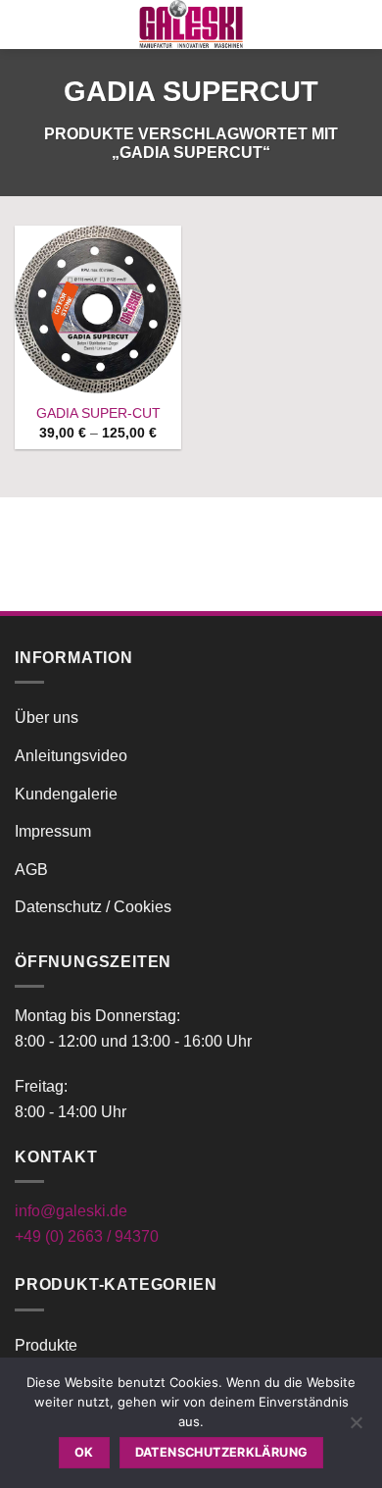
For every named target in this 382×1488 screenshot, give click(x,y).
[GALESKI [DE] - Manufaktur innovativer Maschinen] (191, 24)
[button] (26, 24)
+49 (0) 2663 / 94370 (87, 1236)
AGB (31, 869)
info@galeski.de (71, 1211)
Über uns (46, 717)
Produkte (46, 1345)
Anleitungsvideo (71, 755)
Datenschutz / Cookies (93, 906)
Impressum (53, 831)
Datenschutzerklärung (222, 1452)
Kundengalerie (66, 794)
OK (84, 1452)
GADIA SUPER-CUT (98, 413)
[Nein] (355, 1428)
